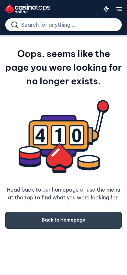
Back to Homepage (63, 220)
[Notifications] (106, 9)
